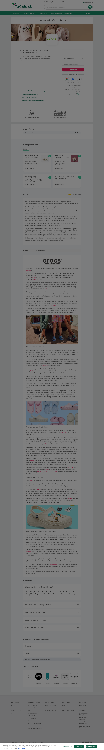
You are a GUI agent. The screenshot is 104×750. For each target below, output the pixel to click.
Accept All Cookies (91, 746)
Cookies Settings (67, 746)
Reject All (79, 746)
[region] (52, 746)
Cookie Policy (21, 748)
